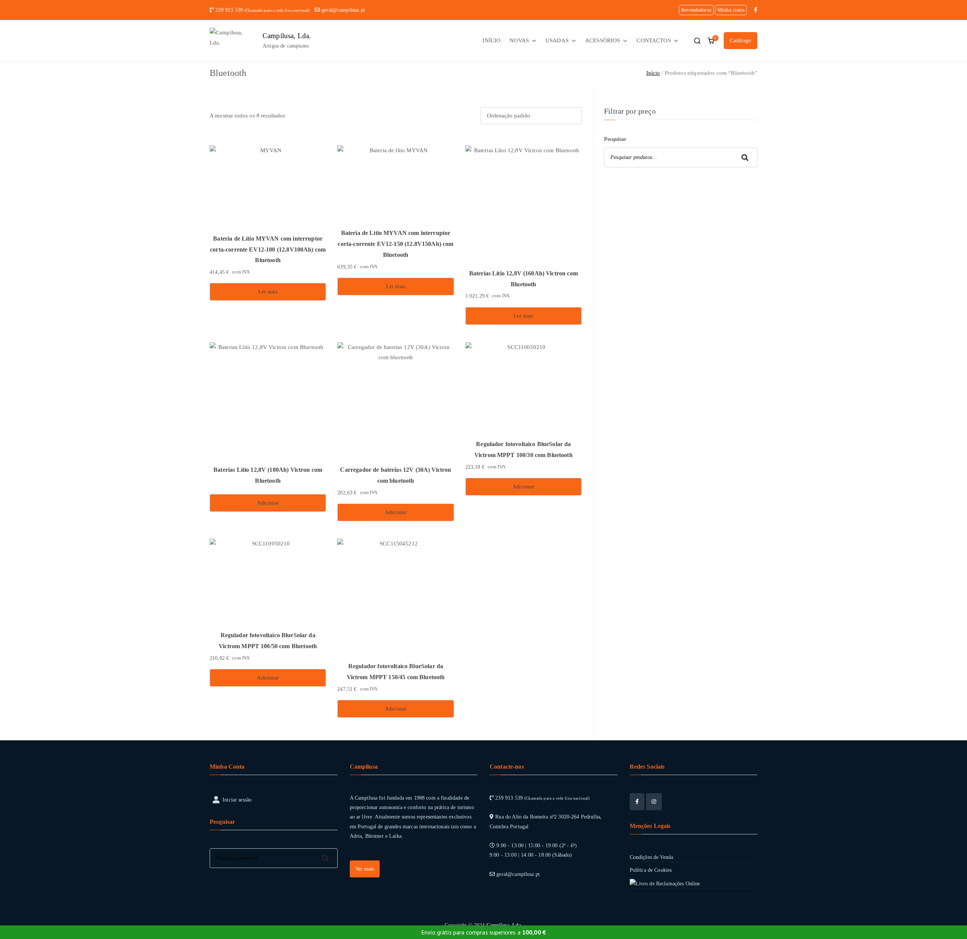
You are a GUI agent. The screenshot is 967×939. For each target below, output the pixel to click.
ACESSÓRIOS (602, 40)
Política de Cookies (651, 870)
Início (653, 73)
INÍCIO (491, 40)
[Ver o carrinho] (711, 41)
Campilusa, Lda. (287, 36)
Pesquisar (615, 139)
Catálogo (740, 40)
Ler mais (268, 292)
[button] (532, 41)
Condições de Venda (652, 857)
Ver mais (364, 869)
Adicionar (267, 503)
